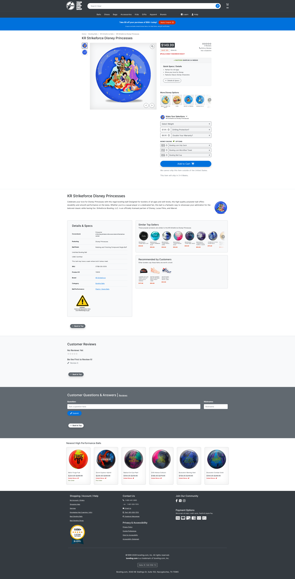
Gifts (144, 14)
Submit (75, 413)
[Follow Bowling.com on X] (181, 501)
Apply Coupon (166, 22)
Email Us (127, 508)
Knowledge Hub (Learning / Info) (81, 512)
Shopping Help (75, 504)
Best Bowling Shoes (77, 520)
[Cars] (177, 100)
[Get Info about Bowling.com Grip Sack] (166, 145)
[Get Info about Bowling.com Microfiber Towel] (166, 150)
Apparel (153, 14)
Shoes (107, 14)
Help (196, 14)
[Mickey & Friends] (188, 100)
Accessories (126, 14)
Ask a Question (206, 50)
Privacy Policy (127, 527)
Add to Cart (184, 163)
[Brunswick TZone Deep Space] (190, 235)
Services (73, 508)
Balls (99, 14)
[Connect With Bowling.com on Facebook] (177, 501)
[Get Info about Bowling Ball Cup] (166, 155)
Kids (137, 14)
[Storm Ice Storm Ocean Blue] (213, 235)
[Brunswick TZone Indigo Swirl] (167, 235)
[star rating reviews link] (204, 44)
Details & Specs (173, 80)
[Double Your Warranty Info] (169, 135)
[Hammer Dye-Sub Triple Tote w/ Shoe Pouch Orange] (144, 270)
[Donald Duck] (200, 100)
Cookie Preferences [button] (129, 531)
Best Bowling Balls (76, 516)
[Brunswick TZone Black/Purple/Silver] (201, 235)
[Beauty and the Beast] (165, 100)
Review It (73, 363)
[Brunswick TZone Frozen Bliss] (178, 235)
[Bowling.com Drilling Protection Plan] (169, 129)
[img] (199, 518)
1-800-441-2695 (130, 500)
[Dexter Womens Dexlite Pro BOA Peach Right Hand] (155, 270)
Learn (185, 14)
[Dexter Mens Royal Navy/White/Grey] (167, 270)
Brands (163, 14)
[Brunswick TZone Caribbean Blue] (155, 235)
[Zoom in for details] (152, 46)
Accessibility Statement (131, 539)
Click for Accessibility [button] (130, 535)
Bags (115, 14)
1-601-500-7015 (133, 504)
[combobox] (152, 6)
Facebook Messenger (132, 516)
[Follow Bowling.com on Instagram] (184, 501)
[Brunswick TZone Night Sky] (144, 235)
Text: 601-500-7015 (131, 512)
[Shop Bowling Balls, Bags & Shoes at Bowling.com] (74, 6)
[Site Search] (218, 6)
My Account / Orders (77, 500)
